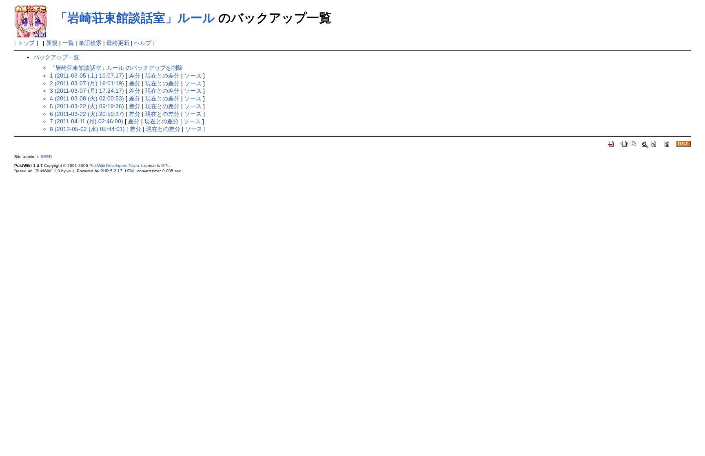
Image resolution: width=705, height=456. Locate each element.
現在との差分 (162, 75)
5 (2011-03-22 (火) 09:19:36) (87, 106)
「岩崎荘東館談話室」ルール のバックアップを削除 (116, 68)
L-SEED (44, 156)
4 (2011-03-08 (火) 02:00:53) (87, 98)
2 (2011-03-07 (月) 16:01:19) (87, 83)
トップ (26, 43)
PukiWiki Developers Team (114, 165)
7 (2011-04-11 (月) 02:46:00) (86, 121)
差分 (134, 75)
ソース (193, 75)
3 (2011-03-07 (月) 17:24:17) (87, 90)
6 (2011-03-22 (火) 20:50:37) (87, 114)
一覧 (68, 43)
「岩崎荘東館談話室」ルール (135, 17)
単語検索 (90, 43)
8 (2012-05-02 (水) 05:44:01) (87, 129)
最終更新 (117, 43)
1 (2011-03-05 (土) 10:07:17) (87, 75)
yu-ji (70, 171)
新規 (52, 43)
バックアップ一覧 (56, 57)
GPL (165, 165)
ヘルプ (142, 43)
